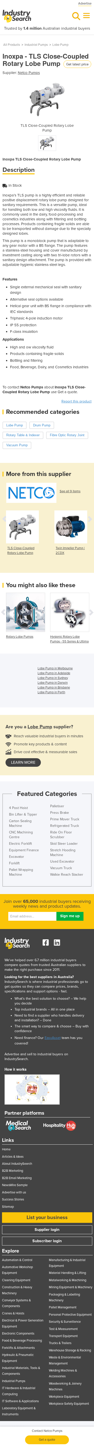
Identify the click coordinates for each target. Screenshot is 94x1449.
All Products (11, 45)
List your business (47, 1218)
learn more (23, 762)
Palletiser (57, 806)
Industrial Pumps (36, 45)
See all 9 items (70, 491)
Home (6, 1149)
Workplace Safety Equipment (69, 1404)
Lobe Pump (60, 45)
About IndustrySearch (17, 1164)
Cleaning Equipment (16, 1280)
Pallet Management (62, 1307)
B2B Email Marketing (17, 1178)
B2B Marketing (12, 1171)
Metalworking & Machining (67, 1280)
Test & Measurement (63, 1329)
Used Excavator (62, 861)
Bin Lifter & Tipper (23, 814)
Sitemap (8, 1207)
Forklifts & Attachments (18, 1348)
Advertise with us (14, 1192)
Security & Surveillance (65, 1322)
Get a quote (47, 1440)
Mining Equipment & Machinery (70, 1287)
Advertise (84, 4)
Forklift (14, 863)
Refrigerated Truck (64, 826)
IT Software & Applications (20, 1401)
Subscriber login (47, 1240)
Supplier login (47, 1229)
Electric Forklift (20, 843)
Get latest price (77, 64)
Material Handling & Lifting (67, 1273)
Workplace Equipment (64, 1397)
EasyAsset (53, 1038)
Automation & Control (17, 1260)
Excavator (16, 857)
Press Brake (59, 813)
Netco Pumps (29, 72)
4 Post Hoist (18, 808)
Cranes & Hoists (13, 1313)
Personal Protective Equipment (70, 1315)
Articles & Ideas (13, 1157)
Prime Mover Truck (64, 819)
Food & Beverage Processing (22, 1341)
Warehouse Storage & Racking (70, 1350)
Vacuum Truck (61, 868)
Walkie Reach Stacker (66, 874)
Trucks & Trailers (60, 1343)
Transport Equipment (63, 1336)
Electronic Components (18, 1334)
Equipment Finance (24, 850)
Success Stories (13, 1199)
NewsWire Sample (15, 1185)
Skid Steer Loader (64, 843)
